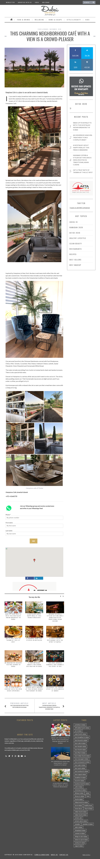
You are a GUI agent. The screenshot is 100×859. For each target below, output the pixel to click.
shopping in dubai (80, 830)
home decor (78, 808)
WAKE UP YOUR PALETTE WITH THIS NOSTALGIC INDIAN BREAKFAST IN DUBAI (13, 616)
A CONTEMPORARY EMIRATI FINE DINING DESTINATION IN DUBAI (34, 664)
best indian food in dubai (82, 756)
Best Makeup (75, 265)
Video (37, 2)
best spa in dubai (80, 768)
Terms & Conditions (41, 854)
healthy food (88, 805)
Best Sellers (75, 260)
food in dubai (79, 799)
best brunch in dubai (81, 740)
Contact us (63, 854)
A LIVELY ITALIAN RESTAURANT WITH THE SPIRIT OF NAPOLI (55, 640)
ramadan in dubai (87, 824)
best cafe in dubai (80, 743)
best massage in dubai (81, 759)
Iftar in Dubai (88, 808)
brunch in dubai (79, 780)
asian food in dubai (80, 734)
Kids (88, 20)
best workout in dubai (81, 771)
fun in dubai (78, 805)
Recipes (73, 254)
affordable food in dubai (82, 728)
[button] (34, 560)
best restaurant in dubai (82, 762)
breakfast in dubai (80, 777)
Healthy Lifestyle (78, 238)
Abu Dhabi (46, 2)
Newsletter (10, 2)
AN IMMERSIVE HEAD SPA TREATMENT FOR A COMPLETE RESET (82, 137)
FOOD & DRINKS (23, 20)
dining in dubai (79, 793)
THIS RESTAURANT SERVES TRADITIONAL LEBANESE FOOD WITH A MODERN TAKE (49, 706)
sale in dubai (78, 827)
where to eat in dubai (81, 839)
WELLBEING (39, 20)
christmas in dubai (80, 790)
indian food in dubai (81, 812)
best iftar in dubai (80, 753)
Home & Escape (55, 20)
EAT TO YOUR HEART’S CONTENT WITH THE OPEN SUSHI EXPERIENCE (13, 689)
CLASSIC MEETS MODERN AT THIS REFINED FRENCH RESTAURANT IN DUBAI (34, 689)
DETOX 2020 (75, 233)
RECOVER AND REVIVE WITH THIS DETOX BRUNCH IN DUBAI (19, 705)
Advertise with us (25, 2)
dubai (87, 793)
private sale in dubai (81, 821)
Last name (9, 531)
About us (54, 854)
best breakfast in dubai (82, 737)
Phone (8, 514)
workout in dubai (80, 843)
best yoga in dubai (80, 774)
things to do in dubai (81, 836)
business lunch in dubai (82, 784)
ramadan (77, 824)
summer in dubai (80, 833)
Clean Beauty (76, 243)
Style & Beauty (74, 20)
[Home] (11, 19)
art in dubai (78, 731)
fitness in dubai (79, 796)
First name (9, 523)
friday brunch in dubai (81, 802)
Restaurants (76, 249)
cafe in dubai (78, 787)
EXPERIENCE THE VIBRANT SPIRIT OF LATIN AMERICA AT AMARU (55, 689)
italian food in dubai (81, 815)
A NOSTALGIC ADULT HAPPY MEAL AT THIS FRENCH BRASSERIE (34, 615)
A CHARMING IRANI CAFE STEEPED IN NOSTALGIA (34, 639)
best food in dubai (80, 749)
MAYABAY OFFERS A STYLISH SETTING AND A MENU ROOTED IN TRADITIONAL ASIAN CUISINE (55, 617)
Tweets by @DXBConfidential (80, 208)
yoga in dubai (79, 846)
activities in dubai (80, 725)
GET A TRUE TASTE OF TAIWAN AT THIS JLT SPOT (13, 640)
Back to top (86, 854)
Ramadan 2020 (76, 227)
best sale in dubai (80, 765)
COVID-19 (74, 222)
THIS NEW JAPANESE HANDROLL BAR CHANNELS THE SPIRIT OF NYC (55, 664)
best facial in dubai (80, 746)
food (88, 796)
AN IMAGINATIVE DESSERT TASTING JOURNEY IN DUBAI (13, 664)
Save (33, 541)
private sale (78, 818)
